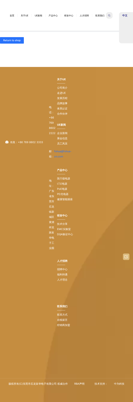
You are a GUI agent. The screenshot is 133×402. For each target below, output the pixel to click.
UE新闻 (38, 10)
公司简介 (62, 107)
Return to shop (12, 40)
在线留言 (62, 339)
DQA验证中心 (65, 254)
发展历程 (62, 118)
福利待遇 (62, 294)
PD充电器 (62, 214)
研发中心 (68, 10)
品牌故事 (62, 123)
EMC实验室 (64, 249)
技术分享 (62, 243)
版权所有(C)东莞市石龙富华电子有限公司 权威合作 (38, 383)
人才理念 (62, 299)
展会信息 (62, 158)
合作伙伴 (62, 133)
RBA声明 (79, 383)
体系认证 (62, 128)
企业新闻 (62, 153)
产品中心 (53, 10)
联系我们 (99, 10)
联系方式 (62, 334)
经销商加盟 (63, 345)
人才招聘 (84, 10)
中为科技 (119, 383)
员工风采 (62, 163)
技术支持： (101, 383)
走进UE (61, 112)
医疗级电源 (63, 198)
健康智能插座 (65, 219)
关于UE (24, 10)
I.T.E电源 (62, 203)
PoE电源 (62, 208)
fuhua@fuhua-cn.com (31, 131)
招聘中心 (62, 289)
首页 (12, 10)
